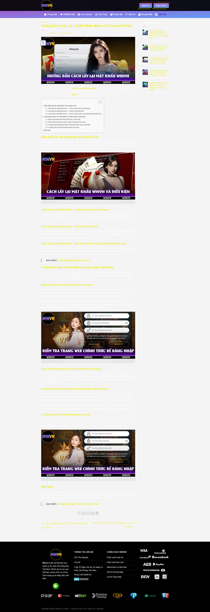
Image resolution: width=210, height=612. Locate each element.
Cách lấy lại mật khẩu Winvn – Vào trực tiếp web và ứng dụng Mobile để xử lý (74, 114)
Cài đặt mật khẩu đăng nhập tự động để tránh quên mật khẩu (69, 125)
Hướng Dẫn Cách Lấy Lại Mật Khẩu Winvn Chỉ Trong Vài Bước (159, 60)
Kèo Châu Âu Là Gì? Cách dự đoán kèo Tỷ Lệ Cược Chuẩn (159, 47)
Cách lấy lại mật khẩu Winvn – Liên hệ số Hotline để (66, 111)
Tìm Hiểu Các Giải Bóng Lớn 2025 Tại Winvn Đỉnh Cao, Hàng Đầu (159, 34)
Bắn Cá (132, 14)
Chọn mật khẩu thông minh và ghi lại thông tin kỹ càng (66, 122)
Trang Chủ (52, 14)
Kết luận (47, 130)
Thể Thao (102, 14)
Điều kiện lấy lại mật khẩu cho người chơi (60, 106)
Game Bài (118, 14)
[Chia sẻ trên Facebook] (79, 513)
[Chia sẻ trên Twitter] (84, 513)
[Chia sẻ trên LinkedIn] (97, 513)
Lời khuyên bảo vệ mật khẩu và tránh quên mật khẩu (64, 117)
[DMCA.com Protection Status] (81, 579)
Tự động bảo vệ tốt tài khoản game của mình (63, 127)
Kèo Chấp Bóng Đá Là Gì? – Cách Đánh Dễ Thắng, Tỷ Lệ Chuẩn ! (159, 72)
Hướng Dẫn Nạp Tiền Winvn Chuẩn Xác (78, 504)
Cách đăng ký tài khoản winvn (73, 260)
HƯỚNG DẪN (69, 14)
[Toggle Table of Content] (98, 102)
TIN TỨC (162, 14)
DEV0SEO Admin (65, 33)
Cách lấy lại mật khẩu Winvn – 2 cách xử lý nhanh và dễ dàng (69, 108)
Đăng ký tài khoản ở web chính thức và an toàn (64, 119)
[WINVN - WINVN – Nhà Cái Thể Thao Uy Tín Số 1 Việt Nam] (56, 5)
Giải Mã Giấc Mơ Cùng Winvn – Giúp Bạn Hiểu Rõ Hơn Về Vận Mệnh (159, 86)
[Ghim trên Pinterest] (93, 513)
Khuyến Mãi (146, 14)
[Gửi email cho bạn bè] (88, 513)
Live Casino (86, 14)
